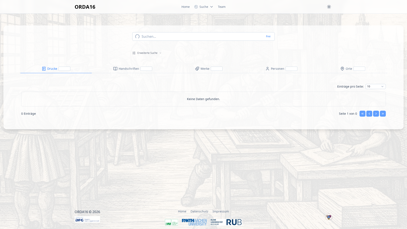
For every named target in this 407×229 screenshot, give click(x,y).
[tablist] (203, 68)
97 (368, 204)
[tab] (56, 68)
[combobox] (375, 86)
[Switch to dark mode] (329, 6)
